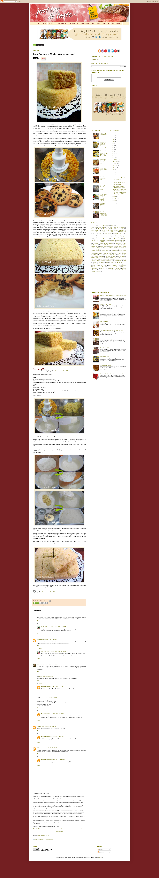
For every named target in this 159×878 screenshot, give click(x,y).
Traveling (102, 268)
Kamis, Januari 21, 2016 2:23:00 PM (57, 759)
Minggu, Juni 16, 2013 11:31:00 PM (49, 697)
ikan (112, 238)
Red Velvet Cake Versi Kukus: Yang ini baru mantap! (111, 374)
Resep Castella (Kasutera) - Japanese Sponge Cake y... (119, 186)
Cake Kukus (40, 605)
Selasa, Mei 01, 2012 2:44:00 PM (58, 626)
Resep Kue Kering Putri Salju (102, 204)
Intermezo (101, 240)
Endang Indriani (45, 686)
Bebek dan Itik (122, 226)
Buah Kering (106, 228)
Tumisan (111, 268)
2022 (113, 137)
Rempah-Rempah (100, 260)
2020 (113, 141)
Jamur (122, 240)
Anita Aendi (39, 664)
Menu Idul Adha (107, 253)
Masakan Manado (95, 250)
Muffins (119, 254)
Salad (95, 262)
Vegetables (103, 269)
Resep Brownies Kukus (105, 347)
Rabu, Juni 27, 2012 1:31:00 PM (56, 686)
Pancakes (102, 257)
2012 (113, 157)
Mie (95, 254)
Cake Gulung (103, 230)
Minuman (101, 254)
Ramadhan (117, 259)
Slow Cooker (119, 264)
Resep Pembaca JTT (109, 260)
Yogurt (98, 271)
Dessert (92, 235)
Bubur (112, 228)
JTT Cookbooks (104, 241)
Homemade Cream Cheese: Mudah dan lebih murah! (103, 187)
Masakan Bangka (103, 246)
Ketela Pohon (96, 243)
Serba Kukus (111, 264)
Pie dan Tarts (123, 257)
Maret (114, 196)
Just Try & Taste (45, 627)
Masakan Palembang (122, 250)
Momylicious (40, 639)
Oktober (115, 163)
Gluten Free (100, 237)
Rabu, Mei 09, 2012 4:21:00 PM (50, 664)
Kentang (124, 241)
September (115, 165)
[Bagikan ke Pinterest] (47, 603)
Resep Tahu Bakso (117, 184)
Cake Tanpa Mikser (119, 230)
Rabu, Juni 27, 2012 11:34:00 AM (46, 676)
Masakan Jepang (95, 249)
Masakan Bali (94, 246)
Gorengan (108, 237)
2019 (113, 143)
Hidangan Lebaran (98, 238)
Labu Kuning (107, 244)
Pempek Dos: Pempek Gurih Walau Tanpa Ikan (103, 161)
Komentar (101, 852)
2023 (113, 135)
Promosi (106, 259)
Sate (107, 262)
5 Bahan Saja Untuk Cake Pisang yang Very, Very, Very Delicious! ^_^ (103, 144)
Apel (99, 226)
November (115, 161)
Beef (92, 227)
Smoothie (124, 264)
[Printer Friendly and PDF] (36, 603)
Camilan (92, 231)
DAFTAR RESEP (62, 23)
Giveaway (95, 236)
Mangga (115, 244)
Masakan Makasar (122, 249)
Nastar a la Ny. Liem (104, 356)
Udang (95, 269)
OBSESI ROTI (85, 23)
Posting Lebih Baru (37, 828)
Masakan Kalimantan (104, 249)
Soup (98, 265)
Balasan (40, 623)
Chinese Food (122, 231)
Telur (117, 267)
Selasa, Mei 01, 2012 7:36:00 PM (50, 639)
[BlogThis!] (42, 603)
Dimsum (98, 235)
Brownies (93, 228)
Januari (114, 200)
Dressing (108, 235)
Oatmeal (113, 256)
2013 (113, 155)
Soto (94, 265)
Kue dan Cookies (107, 243)
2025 (113, 133)
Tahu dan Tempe (113, 265)
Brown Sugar (122, 227)
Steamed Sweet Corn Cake (61, 371)
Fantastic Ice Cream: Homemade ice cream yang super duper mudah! (113, 296)
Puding (111, 259)
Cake (37, 605)
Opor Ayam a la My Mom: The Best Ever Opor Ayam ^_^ (112, 330)
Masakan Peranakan (96, 251)
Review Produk (118, 260)
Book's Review (116, 227)
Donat (103, 235)
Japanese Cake (93, 241)
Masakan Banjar (111, 246)
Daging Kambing (108, 233)
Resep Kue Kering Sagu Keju (103, 178)
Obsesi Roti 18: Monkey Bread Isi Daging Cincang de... (119, 190)
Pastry (112, 257)
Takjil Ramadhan (95, 266)
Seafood (93, 264)
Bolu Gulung (110, 227)
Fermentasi (113, 235)
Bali (117, 226)
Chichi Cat (103, 231)
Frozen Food (124, 235)
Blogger (100, 857)
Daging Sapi (118, 233)
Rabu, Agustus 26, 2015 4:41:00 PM (49, 726)
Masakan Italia (121, 247)
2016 (113, 149)
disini (46, 130)
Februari (115, 198)
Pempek (117, 257)
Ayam (105, 225)
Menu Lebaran (116, 253)
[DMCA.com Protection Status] (38, 46)
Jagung (44, 605)
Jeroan (99, 241)
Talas (103, 266)
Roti (125, 260)
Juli (114, 169)
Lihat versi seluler (59, 831)
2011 (113, 203)
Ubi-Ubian (124, 268)
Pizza (101, 259)
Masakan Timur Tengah (116, 252)
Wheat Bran (115, 269)
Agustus (115, 167)
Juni (114, 172)
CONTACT (52, 23)
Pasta (107, 257)
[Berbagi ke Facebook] (45, 603)
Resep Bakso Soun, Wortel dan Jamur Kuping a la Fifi (119, 193)
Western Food (109, 269)
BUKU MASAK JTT (74, 23)
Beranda (60, 828)
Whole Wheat (121, 269)
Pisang (95, 259)
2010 (113, 205)
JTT (39, 23)
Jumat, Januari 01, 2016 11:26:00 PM (50, 747)
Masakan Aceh (122, 244)
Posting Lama (82, 828)
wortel (93, 271)
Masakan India (106, 247)
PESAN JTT (106, 23)
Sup (105, 265)
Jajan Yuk (112, 240)
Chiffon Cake (114, 231)
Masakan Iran (113, 247)
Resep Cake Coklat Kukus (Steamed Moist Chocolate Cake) (103, 213)
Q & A (98, 23)
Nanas (125, 254)
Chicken (108, 231)
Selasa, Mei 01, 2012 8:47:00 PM (58, 651)
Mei (114, 174)
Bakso (112, 226)
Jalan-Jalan (118, 240)
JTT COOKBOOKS (104, 321)
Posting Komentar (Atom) (43, 835)
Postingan (101, 849)
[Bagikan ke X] (44, 603)
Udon (100, 269)
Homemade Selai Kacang (105, 365)
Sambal (101, 262)
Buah (99, 229)
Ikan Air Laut (117, 239)
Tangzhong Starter (110, 266)
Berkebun (99, 227)
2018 (113, 145)
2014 (113, 153)
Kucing (100, 243)
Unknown (39, 726)
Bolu (104, 227)
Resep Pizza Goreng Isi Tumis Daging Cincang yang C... (119, 181)
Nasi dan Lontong (98, 256)
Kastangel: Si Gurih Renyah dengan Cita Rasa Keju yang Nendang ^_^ (103, 153)
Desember (115, 159)
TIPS (93, 23)
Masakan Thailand (105, 252)
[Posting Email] (49, 600)
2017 (113, 147)
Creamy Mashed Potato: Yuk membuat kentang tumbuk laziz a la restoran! (103, 197)
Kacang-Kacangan (115, 242)
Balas (38, 620)
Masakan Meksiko (105, 250)
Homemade (106, 239)
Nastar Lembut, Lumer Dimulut (103, 134)
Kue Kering (118, 243)
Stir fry (102, 265)
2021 (113, 139)
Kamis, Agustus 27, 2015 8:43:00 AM (57, 736)
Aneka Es (93, 226)
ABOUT (44, 23)
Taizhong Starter (122, 265)
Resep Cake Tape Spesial (105, 304)
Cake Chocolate (94, 230)
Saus (112, 262)
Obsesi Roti (121, 256)
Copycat (95, 233)
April (114, 176)
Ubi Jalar (117, 268)
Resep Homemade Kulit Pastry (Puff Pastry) (109, 313)
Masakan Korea (113, 249)
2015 (113, 151)
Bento (96, 227)
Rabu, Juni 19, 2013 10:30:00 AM (56, 713)
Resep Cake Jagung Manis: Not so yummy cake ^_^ (119, 178)
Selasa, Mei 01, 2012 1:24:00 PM (48, 615)
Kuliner (101, 244)
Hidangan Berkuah (120, 237)
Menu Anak (98, 253)
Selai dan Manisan (103, 264)
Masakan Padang (115, 250)
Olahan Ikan (94, 257)
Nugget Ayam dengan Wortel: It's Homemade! (103, 169)
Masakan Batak (118, 246)
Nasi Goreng (108, 256)
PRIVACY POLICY (116, 23)
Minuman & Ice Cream (111, 254)
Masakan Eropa (99, 247)
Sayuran (47, 605)
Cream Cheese (100, 233)
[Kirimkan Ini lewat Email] (40, 603)
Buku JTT (118, 228)
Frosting (117, 235)
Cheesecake (98, 231)
